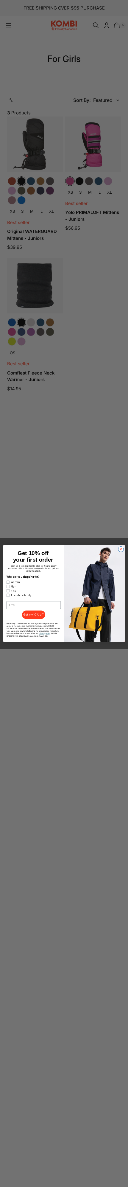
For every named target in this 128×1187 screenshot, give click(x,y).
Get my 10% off (34, 614)
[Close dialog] (121, 549)
